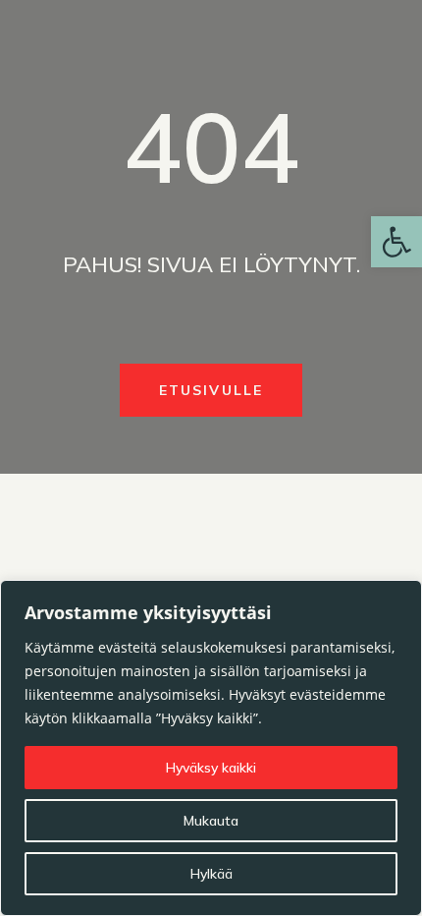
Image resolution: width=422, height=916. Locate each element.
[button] (396, 241)
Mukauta (211, 821)
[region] (211, 748)
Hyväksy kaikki (211, 767)
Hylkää (211, 874)
